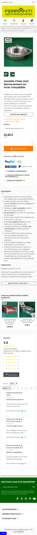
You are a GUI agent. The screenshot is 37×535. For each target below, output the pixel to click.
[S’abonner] (33, 487)
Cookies (3, 533)
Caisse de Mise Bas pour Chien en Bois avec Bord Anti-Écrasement (10, 321)
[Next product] (35, 31)
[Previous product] (34, 31)
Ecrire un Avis (11, 374)
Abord (5, 388)
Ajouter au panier (20, 149)
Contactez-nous (6, 2)
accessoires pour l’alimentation (17, 274)
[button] (3, 316)
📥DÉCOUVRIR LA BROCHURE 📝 (18, 283)
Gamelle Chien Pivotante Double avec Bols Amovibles (27, 320)
